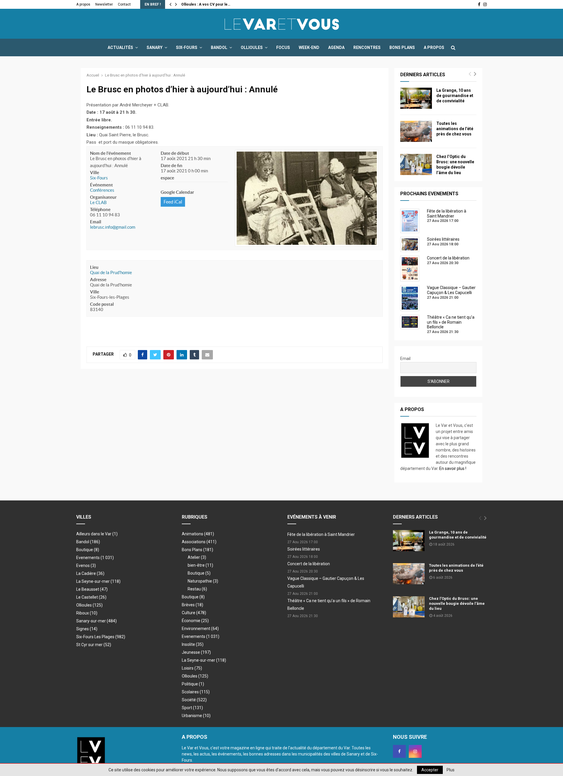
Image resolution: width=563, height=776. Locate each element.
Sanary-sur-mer (96, 621)
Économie (195, 620)
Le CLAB (98, 202)
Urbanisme (196, 715)
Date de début (175, 153)
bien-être (200, 565)
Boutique (87, 549)
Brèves (192, 604)
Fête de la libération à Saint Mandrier (321, 534)
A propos (83, 4)
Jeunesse (196, 652)
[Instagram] (415, 751)
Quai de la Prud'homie (111, 272)
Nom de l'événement (110, 153)
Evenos (86, 565)
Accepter (429, 769)
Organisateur (103, 197)
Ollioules (252, 47)
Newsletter (104, 4)
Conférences (102, 190)
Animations (198, 534)
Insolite (193, 644)
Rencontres (367, 47)
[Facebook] (399, 751)
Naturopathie (203, 581)
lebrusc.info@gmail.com (112, 227)
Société (194, 699)
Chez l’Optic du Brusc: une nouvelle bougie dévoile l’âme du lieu (457, 603)
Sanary (154, 47)
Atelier (197, 557)
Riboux (86, 613)
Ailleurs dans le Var (97, 534)
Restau (197, 589)
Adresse (98, 279)
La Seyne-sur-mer (98, 581)
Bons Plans (402, 47)
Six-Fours (186, 47)
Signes (86, 628)
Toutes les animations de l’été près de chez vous (454, 128)
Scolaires (196, 692)
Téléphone (100, 209)
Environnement (200, 628)
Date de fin (171, 165)
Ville (94, 172)
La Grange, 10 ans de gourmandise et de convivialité (454, 95)
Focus (283, 47)
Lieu (94, 267)
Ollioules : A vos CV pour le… (205, 4)
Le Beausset (92, 589)
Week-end (309, 47)
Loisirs (192, 668)
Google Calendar (177, 192)
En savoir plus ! (452, 468)
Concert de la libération (308, 563)
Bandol (219, 47)
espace (167, 177)
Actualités (120, 47)
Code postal (102, 304)
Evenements (88, 557)
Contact (124, 4)
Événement (101, 184)
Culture (194, 612)
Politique (193, 684)
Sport (192, 707)
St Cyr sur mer (93, 644)
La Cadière (90, 573)
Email (95, 221)
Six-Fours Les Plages (100, 636)
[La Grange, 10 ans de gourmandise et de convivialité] (416, 98)
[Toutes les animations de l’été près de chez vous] (416, 131)
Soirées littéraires (303, 549)
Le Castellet (91, 597)
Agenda (336, 47)
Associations (199, 541)
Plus (451, 770)
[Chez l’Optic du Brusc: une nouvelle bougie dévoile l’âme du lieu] (416, 164)
